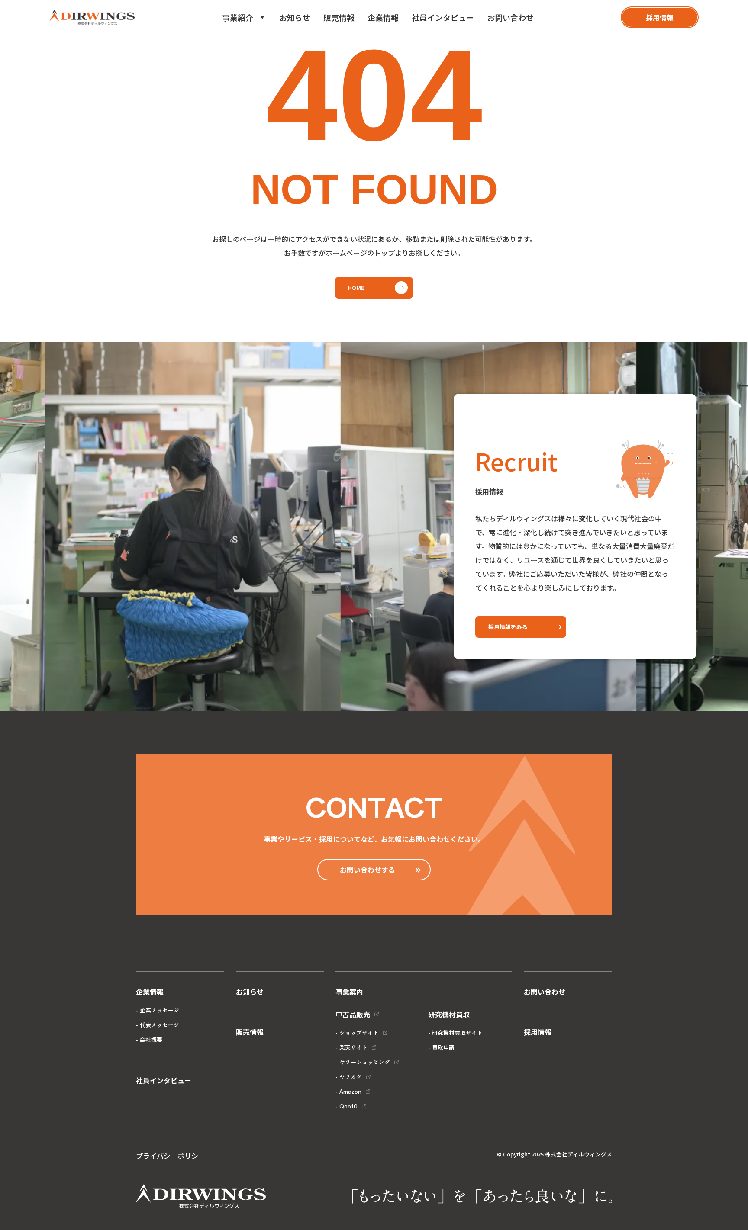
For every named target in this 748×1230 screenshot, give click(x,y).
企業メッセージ (159, 1010)
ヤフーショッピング (364, 1062)
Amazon (350, 1091)
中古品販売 (248, 43)
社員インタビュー (443, 17)
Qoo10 (348, 1106)
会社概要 (151, 1039)
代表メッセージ (159, 1025)
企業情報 (383, 17)
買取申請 (443, 1047)
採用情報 (537, 1032)
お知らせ (294, 17)
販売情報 (339, 17)
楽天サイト (353, 1047)
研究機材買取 (251, 59)
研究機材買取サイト (457, 1032)
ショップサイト (359, 1032)
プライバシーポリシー (170, 1155)
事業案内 (349, 991)
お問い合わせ (510, 17)
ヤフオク (350, 1077)
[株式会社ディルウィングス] (92, 18)
